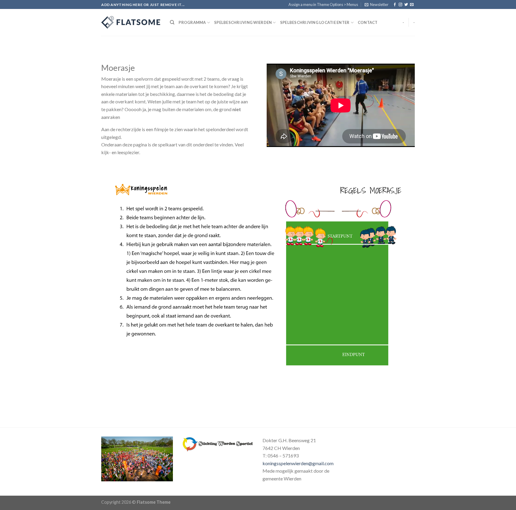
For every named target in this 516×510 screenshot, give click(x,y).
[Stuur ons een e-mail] (412, 5)
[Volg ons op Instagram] (400, 5)
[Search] (172, 22)
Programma (192, 22)
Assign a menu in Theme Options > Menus (323, 4)
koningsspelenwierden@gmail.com (298, 463)
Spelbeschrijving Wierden (243, 22)
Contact (368, 22)
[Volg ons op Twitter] (406, 5)
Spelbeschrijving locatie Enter (315, 22)
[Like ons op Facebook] (395, 5)
